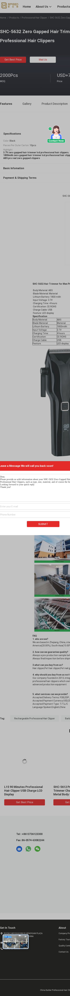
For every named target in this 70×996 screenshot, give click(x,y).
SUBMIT (43, 523)
